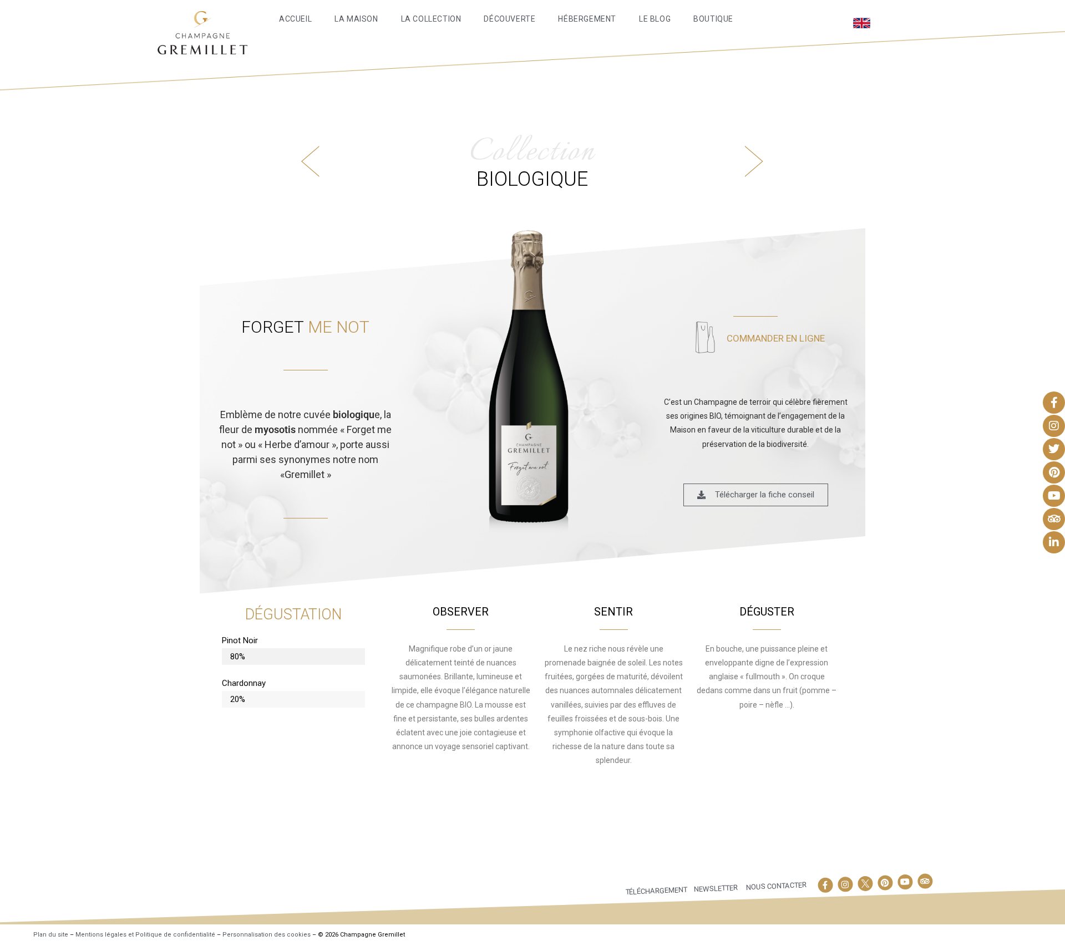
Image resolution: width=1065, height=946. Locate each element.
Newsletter (716, 888)
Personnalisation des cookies (266, 934)
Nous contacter (776, 886)
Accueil (295, 19)
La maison (356, 19)
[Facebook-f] (825, 885)
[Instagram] (845, 884)
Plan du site (50, 934)
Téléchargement (656, 890)
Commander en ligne (776, 338)
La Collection (431, 19)
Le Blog (655, 19)
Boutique (713, 19)
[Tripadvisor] (924, 881)
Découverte (509, 19)
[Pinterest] (884, 882)
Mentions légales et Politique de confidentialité (145, 934)
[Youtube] (904, 881)
